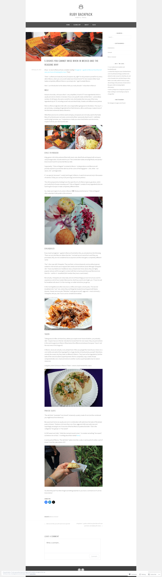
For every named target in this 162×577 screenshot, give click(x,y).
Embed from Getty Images (51, 297)
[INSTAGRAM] (82, 569)
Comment (94, 556)
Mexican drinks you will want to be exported (58, 523)
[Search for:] (119, 37)
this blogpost (58, 345)
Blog (94, 25)
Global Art (77, 25)
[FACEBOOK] (79, 569)
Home (68, 25)
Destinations (111, 48)
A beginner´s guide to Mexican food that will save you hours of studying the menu (89, 524)
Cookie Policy (33, 574)
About (87, 25)
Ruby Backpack (81, 14)
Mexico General (54, 516)
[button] (60, 137)
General (110, 52)
